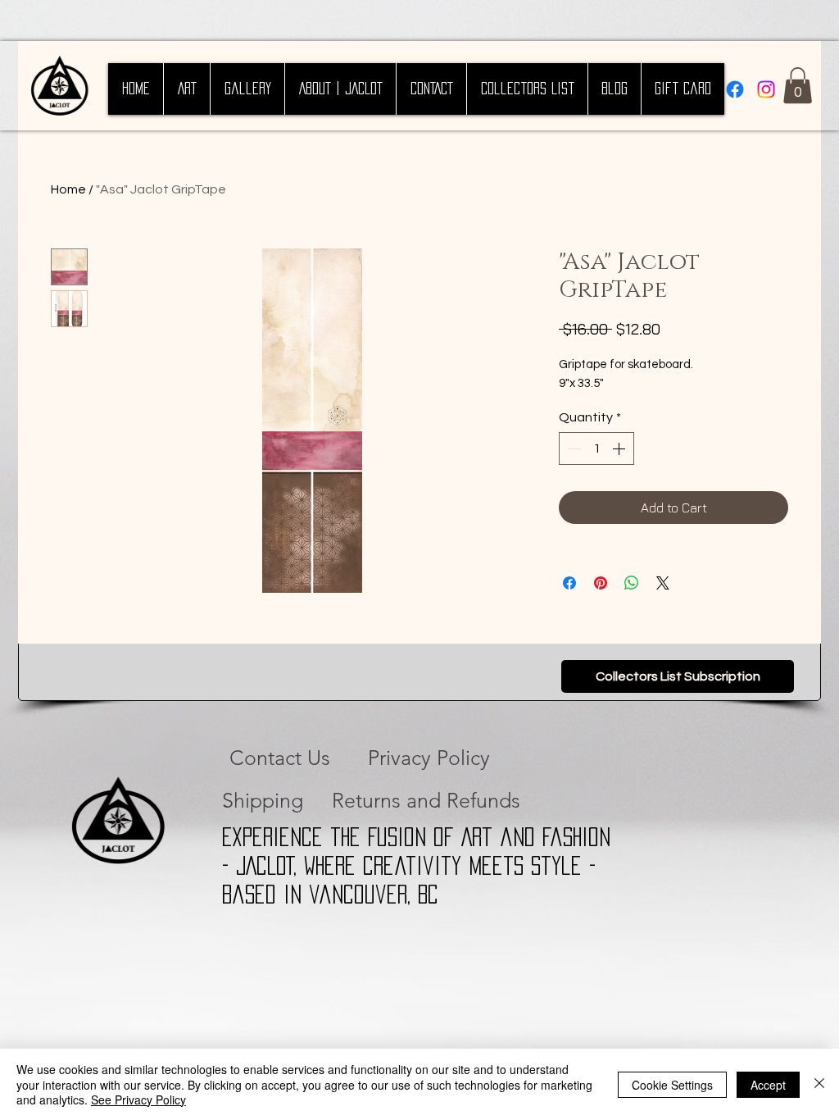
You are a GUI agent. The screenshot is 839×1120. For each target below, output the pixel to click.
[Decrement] (572, 448)
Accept (768, 1085)
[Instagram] (766, 89)
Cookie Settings (672, 1085)
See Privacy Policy (138, 1099)
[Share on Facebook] (569, 583)
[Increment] (620, 448)
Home (68, 189)
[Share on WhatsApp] (632, 583)
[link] (797, 85)
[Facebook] (734, 89)
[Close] (819, 1084)
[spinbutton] (596, 448)
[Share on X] (663, 583)
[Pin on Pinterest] (600, 583)
